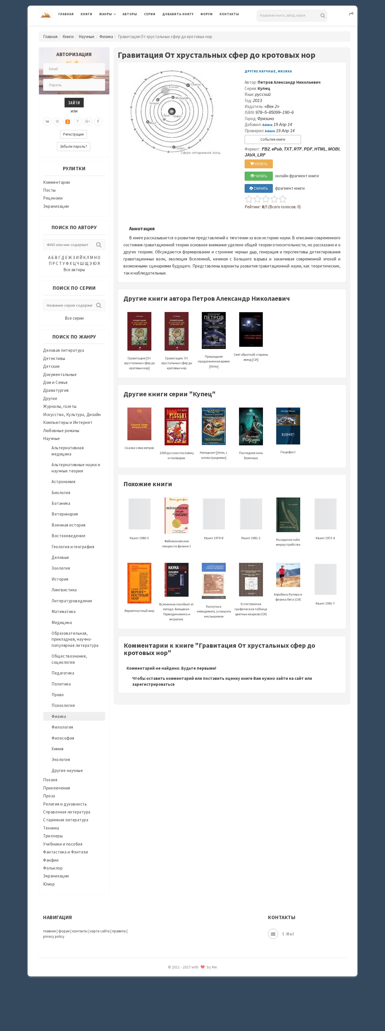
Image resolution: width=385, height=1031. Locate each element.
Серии (150, 14)
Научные (86, 36)
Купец (264, 88)
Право (58, 694)
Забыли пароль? (73, 146)
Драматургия (56, 390)
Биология (61, 492)
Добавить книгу (178, 14)
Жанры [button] (105, 14)
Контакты (229, 14)
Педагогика (63, 673)
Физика (106, 36)
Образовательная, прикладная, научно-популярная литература (75, 639)
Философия (63, 738)
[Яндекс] (78, 121)
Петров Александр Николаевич (289, 82)
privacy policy (53, 936)
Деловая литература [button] (119, 29)
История (60, 579)
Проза (49, 795)
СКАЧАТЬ (260, 188)
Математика (64, 611)
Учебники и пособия (62, 844)
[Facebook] (98, 121)
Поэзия (50, 779)
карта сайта (100, 931)
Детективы (54, 358)
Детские (51, 366)
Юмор (49, 884)
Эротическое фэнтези (184, 999)
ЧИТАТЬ (260, 176)
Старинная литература (65, 819)
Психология (63, 705)
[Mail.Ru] (57, 121)
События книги (272, 139)
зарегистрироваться (153, 684)
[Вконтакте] (47, 121)
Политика (61, 684)
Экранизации (56, 206)
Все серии (74, 318)
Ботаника (61, 503)
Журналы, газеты (60, 406)
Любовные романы (61, 430)
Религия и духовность (65, 804)
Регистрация (73, 134)
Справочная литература (66, 812)
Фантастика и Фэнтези (65, 852)
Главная (66, 14)
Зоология (61, 568)
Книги (86, 14)
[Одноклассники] (67, 121)
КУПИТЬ (260, 163)
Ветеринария (65, 514)
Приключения (56, 788)
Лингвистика (64, 589)
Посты (49, 190)
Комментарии (56, 182)
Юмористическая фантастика (192, 1012)
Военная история (69, 525)
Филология (62, 727)
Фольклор (53, 868)
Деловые (60, 557)
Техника (51, 828)
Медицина (62, 622)
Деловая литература (182, 29)
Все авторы (74, 269)
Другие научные (67, 770)
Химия (58, 748)
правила (119, 931)
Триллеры (53, 835)
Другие (50, 398)
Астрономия (63, 481)
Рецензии (53, 198)
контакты (80, 931)
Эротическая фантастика (188, 986)
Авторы (130, 14)
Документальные (60, 374)
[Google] (88, 121)
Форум (206, 14)
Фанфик (51, 860)
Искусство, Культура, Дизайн (72, 414)
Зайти (74, 102)
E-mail (288, 934)
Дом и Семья (55, 382)
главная (49, 931)
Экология (61, 759)
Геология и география (73, 546)
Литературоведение (72, 600)
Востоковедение (68, 535)
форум (64, 931)
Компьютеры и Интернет (68, 422)
